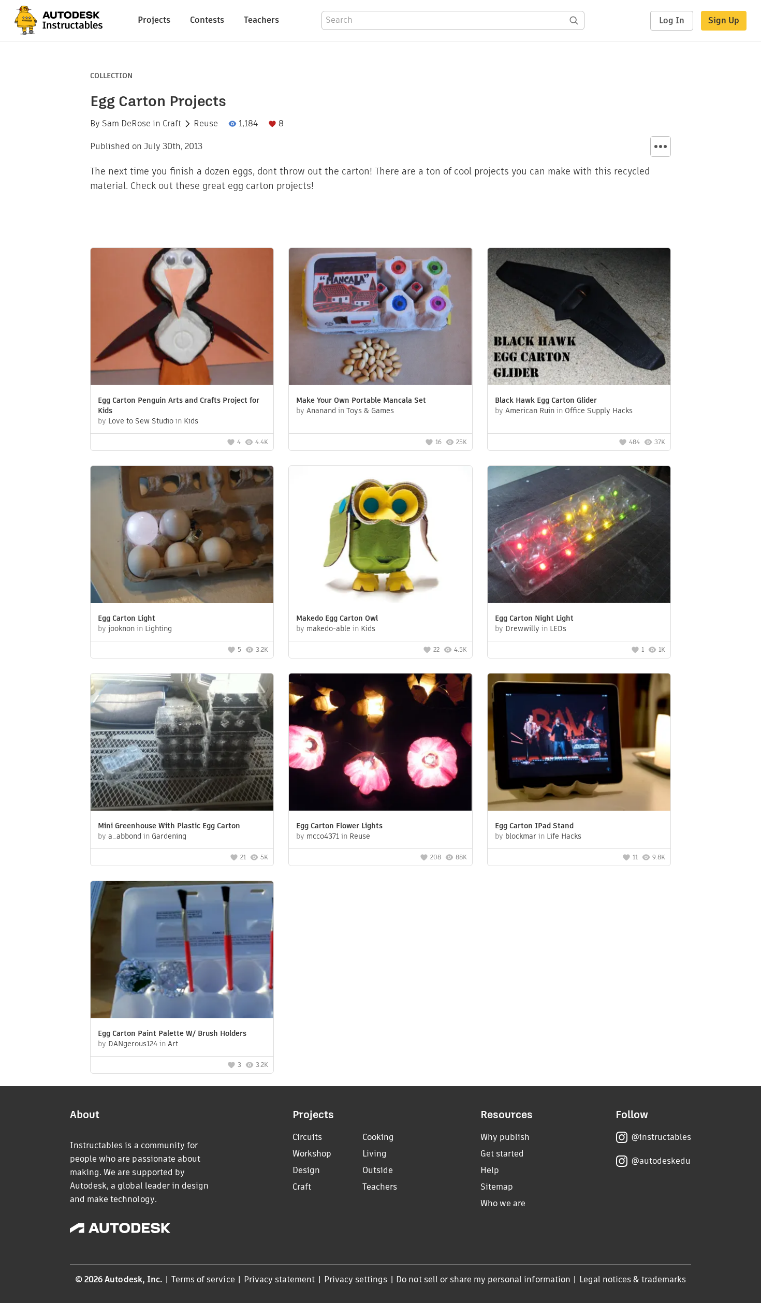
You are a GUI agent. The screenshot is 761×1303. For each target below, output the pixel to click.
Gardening (169, 836)
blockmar (520, 836)
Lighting (158, 628)
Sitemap (496, 1187)
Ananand (321, 410)
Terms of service (203, 1279)
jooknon (121, 628)
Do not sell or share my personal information (483, 1279)
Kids (191, 421)
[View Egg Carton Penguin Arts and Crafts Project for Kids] (182, 318)
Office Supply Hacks (599, 410)
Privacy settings (356, 1279)
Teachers (261, 20)
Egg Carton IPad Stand (534, 826)
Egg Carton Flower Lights (339, 826)
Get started (502, 1154)
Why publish (505, 1137)
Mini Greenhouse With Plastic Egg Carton (169, 826)
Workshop (311, 1154)
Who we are (502, 1203)
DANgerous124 (132, 1043)
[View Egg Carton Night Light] (579, 536)
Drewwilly (522, 628)
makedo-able (328, 628)
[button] (660, 146)
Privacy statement (279, 1279)
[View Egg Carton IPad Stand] (579, 743)
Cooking (378, 1137)
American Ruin (529, 410)
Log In (671, 20)
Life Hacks (564, 836)
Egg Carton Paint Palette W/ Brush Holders (172, 1033)
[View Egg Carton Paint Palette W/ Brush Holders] (182, 951)
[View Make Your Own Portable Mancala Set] (380, 318)
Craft (172, 124)
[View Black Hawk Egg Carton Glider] (579, 318)
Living (374, 1154)
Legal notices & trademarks (632, 1279)
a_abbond (124, 836)
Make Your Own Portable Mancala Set (361, 400)
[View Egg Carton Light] (182, 536)
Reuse (206, 124)
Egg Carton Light (126, 618)
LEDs (558, 628)
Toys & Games (370, 410)
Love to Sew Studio (140, 421)
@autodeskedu (661, 1161)
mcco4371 (322, 836)
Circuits (307, 1137)
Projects (154, 20)
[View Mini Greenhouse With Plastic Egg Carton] (182, 743)
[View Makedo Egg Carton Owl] (380, 536)
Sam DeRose (126, 124)
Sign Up (723, 20)
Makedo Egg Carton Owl (337, 618)
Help (489, 1170)
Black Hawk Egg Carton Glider (546, 400)
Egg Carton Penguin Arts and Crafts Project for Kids (178, 405)
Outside (377, 1170)
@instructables (661, 1137)
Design (306, 1170)
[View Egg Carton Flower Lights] (380, 743)
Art (173, 1043)
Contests (207, 20)
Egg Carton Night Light (534, 618)
